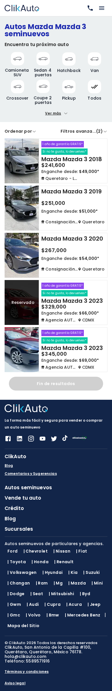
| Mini (97, 583)
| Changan (18, 583)
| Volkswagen (22, 572)
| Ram (42, 583)
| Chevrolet (36, 551)
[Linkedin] (19, 440)
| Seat (36, 594)
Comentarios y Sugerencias (31, 473)
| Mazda (77, 583)
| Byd (85, 594)
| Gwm (14, 604)
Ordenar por (18, 131)
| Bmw (53, 615)
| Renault (64, 562)
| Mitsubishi (61, 594)
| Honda (40, 562)
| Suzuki (91, 572)
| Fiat (81, 551)
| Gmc (13, 615)
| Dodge (16, 594)
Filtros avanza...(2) (82, 131)
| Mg (58, 583)
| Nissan (61, 551)
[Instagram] (31, 440)
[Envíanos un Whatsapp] (89, 8)
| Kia (73, 572)
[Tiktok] (65, 439)
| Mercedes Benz (83, 615)
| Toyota (16, 562)
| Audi (33, 604)
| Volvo (33, 615)
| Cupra (53, 604)
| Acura (74, 604)
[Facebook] (8, 440)
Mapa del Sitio (23, 626)
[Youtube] (42, 440)
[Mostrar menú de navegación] (101, 8)
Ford (12, 551)
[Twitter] (54, 440)
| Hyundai (53, 572)
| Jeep (94, 604)
